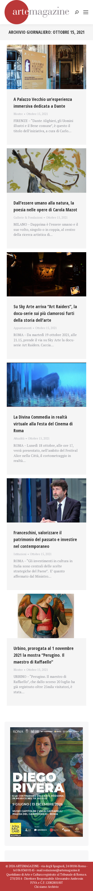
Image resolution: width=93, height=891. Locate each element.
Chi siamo (40, 887)
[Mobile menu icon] (85, 12)
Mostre (18, 114)
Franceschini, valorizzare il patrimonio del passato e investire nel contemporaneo (45, 539)
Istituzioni (20, 554)
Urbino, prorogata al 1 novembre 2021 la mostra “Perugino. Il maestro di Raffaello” (44, 655)
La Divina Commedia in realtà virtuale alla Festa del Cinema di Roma (43, 424)
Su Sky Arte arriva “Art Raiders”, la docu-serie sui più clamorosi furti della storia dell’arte (45, 313)
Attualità (19, 438)
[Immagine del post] (46, 67)
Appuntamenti (23, 328)
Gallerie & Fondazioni (28, 217)
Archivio (53, 887)
